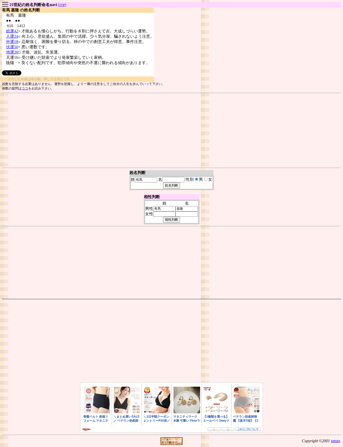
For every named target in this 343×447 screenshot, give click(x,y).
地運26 (12, 52)
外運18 (12, 41)
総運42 (12, 31)
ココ (25, 88)
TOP (62, 5)
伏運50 (12, 47)
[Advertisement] (171, 130)
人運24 (12, 36)
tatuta (335, 441)
